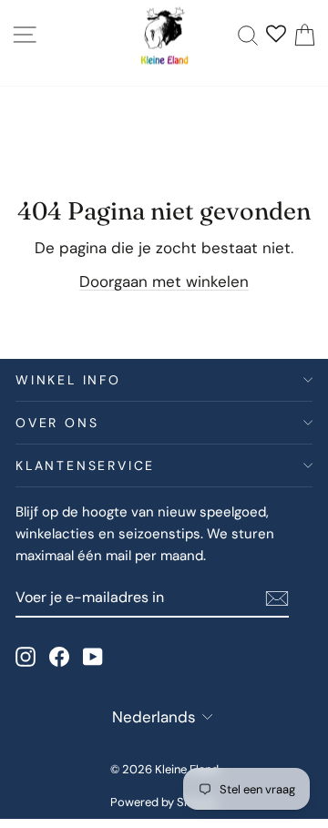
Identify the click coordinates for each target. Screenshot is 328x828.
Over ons (56, 422)
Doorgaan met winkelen (164, 281)
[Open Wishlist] (276, 35)
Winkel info (68, 380)
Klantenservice (85, 465)
